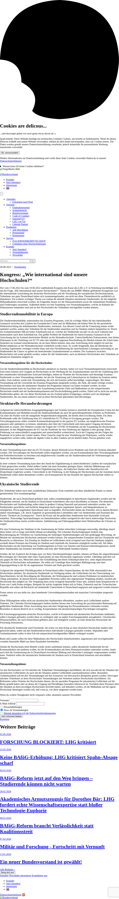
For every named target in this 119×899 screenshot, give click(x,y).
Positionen (11, 227)
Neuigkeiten (20, 267)
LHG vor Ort (18, 221)
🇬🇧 (7, 188)
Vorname (4, 700)
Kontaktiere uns (39, 875)
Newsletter (17, 255)
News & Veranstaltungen (15, 710)
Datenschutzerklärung (10, 894)
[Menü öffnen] (1, 193)
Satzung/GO (18, 218)
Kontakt (10, 179)
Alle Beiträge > (7, 869)
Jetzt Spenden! (13, 182)
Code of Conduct (20, 216)
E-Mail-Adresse (7, 703)
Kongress (4, 719)
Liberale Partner (20, 224)
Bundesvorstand (20, 213)
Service (9, 238)
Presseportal (18, 232)
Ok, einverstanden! (9, 153)
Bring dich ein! (7, 872)
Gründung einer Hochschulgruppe (29, 244)
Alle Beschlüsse (20, 230)
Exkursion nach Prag (22, 202)
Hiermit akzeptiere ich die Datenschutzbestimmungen (30, 713)
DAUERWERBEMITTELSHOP (29, 241)
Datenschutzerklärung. (11, 161)
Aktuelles (10, 199)
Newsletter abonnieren (20, 875)
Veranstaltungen (20, 252)
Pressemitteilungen (12, 707)
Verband (10, 204)
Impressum (11, 185)
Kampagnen (18, 235)
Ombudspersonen (21, 207)
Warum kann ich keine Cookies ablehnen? (23, 166)
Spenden (4, 875)
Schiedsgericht (19, 210)
